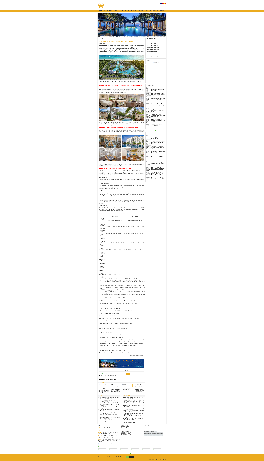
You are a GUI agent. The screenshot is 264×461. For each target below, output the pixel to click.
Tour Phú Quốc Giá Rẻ (126, 432)
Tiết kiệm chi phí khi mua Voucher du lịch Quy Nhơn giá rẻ (157, 147)
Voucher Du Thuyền (125, 433)
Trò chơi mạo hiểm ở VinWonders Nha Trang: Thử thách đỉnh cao (158, 115)
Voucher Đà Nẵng (125, 427)
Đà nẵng (117, 10)
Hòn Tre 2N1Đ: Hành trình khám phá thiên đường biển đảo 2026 (158, 89)
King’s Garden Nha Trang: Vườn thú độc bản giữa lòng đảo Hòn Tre (158, 120)
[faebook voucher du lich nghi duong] (105, 443)
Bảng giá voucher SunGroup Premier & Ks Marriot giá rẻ (158, 178)
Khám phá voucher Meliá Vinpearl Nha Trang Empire (112, 350)
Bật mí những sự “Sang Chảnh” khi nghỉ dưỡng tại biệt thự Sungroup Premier (157, 168)
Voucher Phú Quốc (125, 426)
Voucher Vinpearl (151, 42)
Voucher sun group (148, 435)
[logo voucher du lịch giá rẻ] (105, 425)
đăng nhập (105, 379)
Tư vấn (162, 10)
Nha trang (125, 10)
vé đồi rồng (153, 431)
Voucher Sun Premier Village (153, 56)
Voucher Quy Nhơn (125, 431)
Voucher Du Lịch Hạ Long (153, 47)
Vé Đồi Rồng (125, 434)
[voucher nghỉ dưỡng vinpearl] (121, 359)
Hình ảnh (149, 60)
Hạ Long (133, 10)
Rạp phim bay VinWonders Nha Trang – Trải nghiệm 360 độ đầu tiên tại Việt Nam (158, 94)
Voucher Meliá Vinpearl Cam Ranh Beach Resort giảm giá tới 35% (119, 370)
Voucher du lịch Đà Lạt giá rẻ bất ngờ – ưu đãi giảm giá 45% (158, 142)
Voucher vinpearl (159, 435)
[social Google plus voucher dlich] (103, 444)
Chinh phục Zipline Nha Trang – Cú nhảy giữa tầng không (157, 105)
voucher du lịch (109, 52)
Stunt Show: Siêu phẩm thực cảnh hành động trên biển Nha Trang (158, 99)
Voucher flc (160, 433)
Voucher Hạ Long (125, 428)
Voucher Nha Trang (125, 430)
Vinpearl (148, 10)
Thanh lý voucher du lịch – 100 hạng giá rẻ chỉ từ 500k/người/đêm (157, 137)
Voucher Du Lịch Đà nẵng (153, 49)
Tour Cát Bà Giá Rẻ (125, 435)
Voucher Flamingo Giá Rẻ (150, 433)
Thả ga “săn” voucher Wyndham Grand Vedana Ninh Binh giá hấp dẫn (114, 352)
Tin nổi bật (146, 431)
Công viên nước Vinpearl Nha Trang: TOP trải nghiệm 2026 (157, 110)
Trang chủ (102, 10)
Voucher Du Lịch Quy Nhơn (153, 51)
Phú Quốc (110, 10)
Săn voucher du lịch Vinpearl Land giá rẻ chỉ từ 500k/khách (158, 152)
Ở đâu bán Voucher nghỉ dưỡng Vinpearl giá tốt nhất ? (157, 163)
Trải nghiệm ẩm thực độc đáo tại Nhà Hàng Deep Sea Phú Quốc (157, 126)
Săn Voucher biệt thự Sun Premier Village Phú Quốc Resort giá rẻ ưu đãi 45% (157, 173)
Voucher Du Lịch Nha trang (153, 45)
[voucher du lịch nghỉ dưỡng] (155, 130)
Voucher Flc (150, 53)
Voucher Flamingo (151, 54)
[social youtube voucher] (105, 446)
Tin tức (155, 10)
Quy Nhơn (141, 10)
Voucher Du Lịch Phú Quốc (153, 43)
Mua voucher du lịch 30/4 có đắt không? (158, 157)
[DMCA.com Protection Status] (130, 456)
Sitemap (164, 459)
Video (148, 66)
